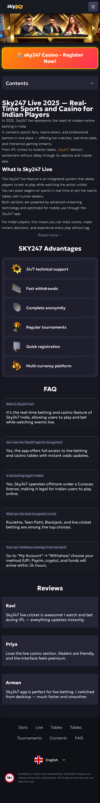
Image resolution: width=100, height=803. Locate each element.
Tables (56, 727)
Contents (58, 737)
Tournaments (29, 737)
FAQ (79, 737)
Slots (23, 727)
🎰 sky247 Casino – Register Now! (50, 58)
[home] (15, 7)
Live (39, 727)
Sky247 (63, 149)
